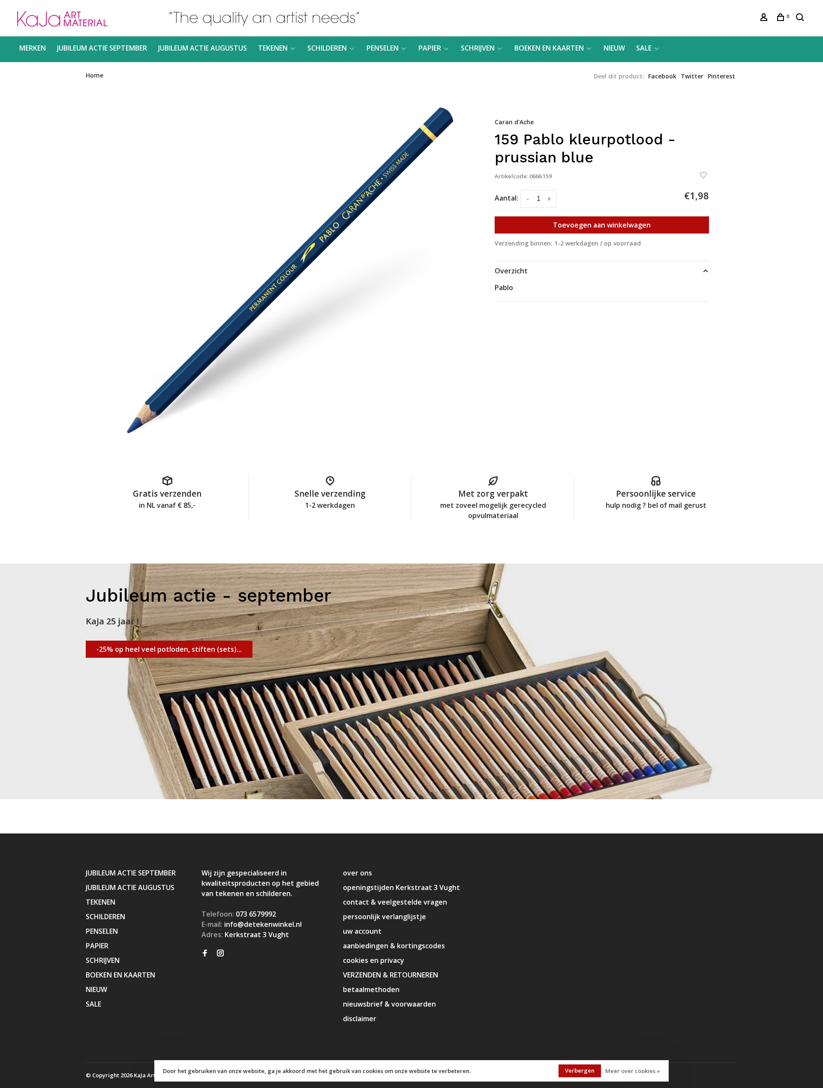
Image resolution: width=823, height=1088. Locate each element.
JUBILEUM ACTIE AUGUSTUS (202, 48)
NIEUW (614, 48)
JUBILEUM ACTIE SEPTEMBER (102, 48)
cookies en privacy (373, 960)
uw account (362, 931)
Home (94, 75)
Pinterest (721, 76)
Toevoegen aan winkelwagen (602, 225)
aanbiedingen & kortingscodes (394, 945)
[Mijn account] (765, 18)
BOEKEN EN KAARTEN (549, 48)
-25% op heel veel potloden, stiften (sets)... (169, 649)
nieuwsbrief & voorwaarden (389, 1004)
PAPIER (429, 48)
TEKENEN (273, 48)
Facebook (662, 76)
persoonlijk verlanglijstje (384, 916)
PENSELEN (382, 48)
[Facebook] (204, 953)
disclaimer (359, 1018)
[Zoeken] (801, 18)
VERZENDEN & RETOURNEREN (390, 975)
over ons (357, 873)
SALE (644, 48)
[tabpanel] (289, 272)
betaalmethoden (371, 989)
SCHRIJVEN (478, 48)
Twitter (692, 76)
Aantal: (506, 198)
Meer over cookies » (632, 1071)
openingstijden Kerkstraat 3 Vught (401, 887)
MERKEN (32, 48)
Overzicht (511, 271)
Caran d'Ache (514, 122)
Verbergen (580, 1070)
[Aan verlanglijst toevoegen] (703, 175)
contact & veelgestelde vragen (395, 902)
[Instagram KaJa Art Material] (220, 953)
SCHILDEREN (327, 48)
